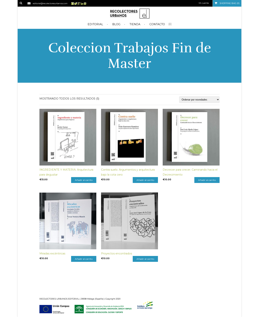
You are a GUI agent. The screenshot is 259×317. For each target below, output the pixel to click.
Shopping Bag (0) (229, 3)
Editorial (95, 24)
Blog (116, 24)
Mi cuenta (204, 3)
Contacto (157, 24)
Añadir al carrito (84, 180)
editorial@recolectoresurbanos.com (50, 3)
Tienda (135, 24)
